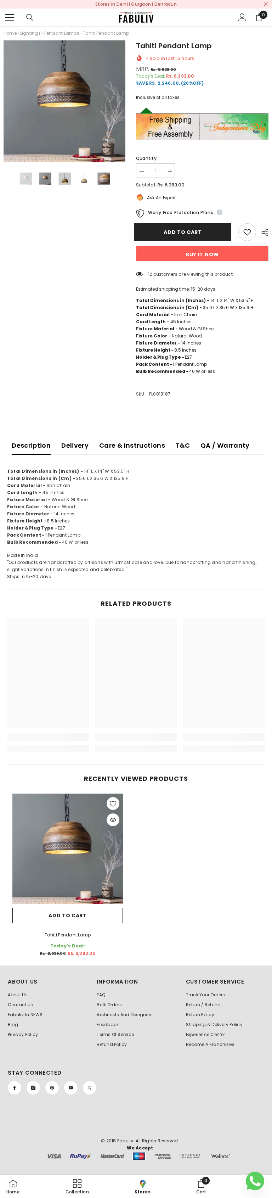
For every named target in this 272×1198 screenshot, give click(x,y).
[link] (48, 737)
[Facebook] (14, 1088)
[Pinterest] (52, 1088)
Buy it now (202, 254)
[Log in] (242, 17)
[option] (64, 101)
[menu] (9, 17)
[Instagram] (33, 1088)
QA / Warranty (225, 445)
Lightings (30, 33)
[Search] (30, 17)
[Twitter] (89, 1088)
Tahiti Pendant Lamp (68, 935)
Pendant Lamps (61, 33)
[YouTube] (71, 1088)
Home (10, 33)
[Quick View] (113, 819)
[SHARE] (262, 232)
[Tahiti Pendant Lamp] (67, 849)
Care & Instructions (132, 445)
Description (31, 445)
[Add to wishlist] (247, 232)
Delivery (75, 445)
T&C (183, 445)
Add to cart (184, 232)
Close (265, 4)
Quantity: (147, 158)
